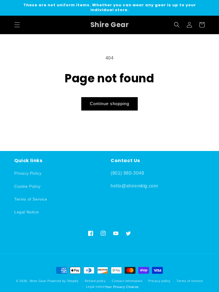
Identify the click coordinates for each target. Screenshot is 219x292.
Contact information (127, 281)
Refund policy (95, 281)
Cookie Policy (27, 186)
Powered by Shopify (63, 281)
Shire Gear (37, 281)
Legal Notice (26, 212)
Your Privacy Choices (122, 287)
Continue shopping (109, 103)
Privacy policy (159, 281)
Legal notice (95, 286)
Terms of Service (30, 199)
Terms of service (190, 281)
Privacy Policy (27, 173)
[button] (17, 25)
